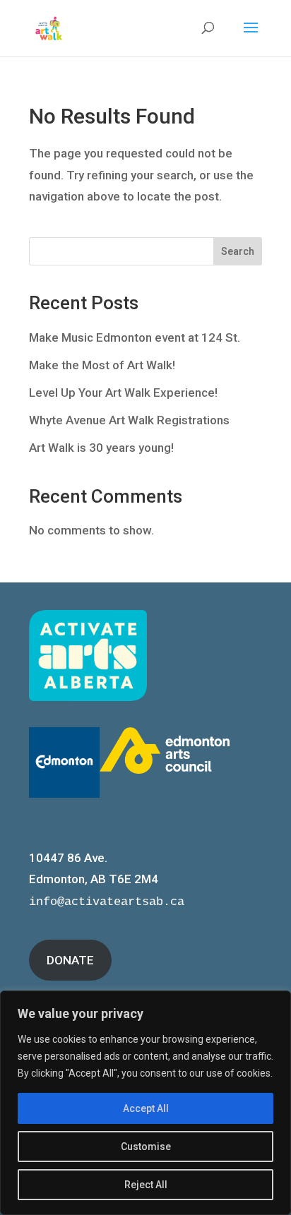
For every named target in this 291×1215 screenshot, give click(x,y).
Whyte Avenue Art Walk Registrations (129, 420)
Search (237, 251)
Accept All (146, 1108)
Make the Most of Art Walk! (102, 365)
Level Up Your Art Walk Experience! (123, 392)
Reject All (145, 1184)
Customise (146, 1146)
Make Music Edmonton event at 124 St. (134, 337)
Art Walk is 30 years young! (101, 448)
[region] (145, 1102)
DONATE (70, 960)
